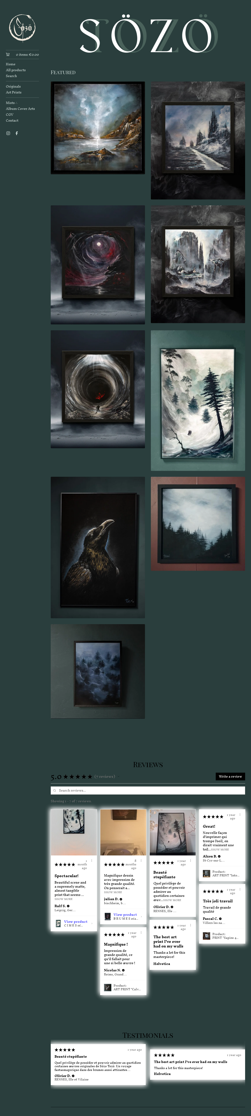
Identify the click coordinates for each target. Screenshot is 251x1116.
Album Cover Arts (20, 108)
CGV (9, 114)
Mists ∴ (11, 102)
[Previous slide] (56, 33)
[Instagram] (8, 133)
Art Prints (13, 92)
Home (10, 64)
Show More (64, 899)
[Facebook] (16, 133)
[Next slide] (240, 33)
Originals (13, 86)
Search (11, 76)
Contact (12, 120)
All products (16, 70)
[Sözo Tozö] (22, 27)
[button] (118, 776)
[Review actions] (91, 860)
